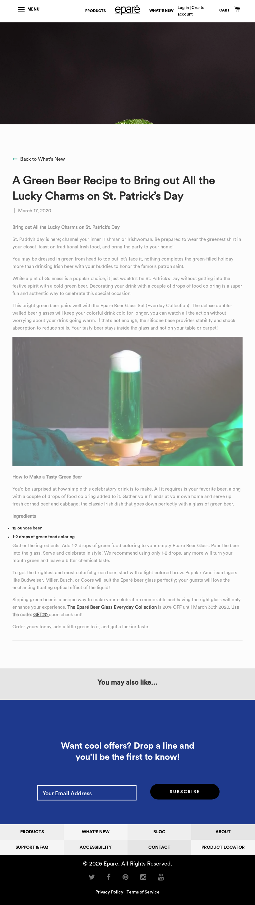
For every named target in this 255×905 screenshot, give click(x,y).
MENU (33, 9)
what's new (161, 10)
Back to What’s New (42, 159)
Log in (183, 8)
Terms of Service (143, 892)
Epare (111, 864)
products (95, 11)
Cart (225, 10)
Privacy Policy (109, 892)
